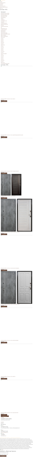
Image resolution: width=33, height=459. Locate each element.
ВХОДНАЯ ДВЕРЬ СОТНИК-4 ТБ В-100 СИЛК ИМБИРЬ (10, 268)
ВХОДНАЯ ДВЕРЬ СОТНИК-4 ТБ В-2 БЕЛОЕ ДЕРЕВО (9, 340)
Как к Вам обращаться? (3, 452)
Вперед (3, 417)
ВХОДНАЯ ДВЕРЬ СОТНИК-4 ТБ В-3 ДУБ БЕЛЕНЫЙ (9, 412)
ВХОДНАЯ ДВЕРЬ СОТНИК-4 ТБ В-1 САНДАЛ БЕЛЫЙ (10, 171)
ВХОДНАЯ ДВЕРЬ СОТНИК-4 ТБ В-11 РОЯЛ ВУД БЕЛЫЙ (10, 304)
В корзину (4, 101)
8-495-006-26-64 (3, 435)
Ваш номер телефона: (3, 454)
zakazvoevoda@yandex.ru (4, 432)
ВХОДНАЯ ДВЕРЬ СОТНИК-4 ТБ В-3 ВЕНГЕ (8, 376)
